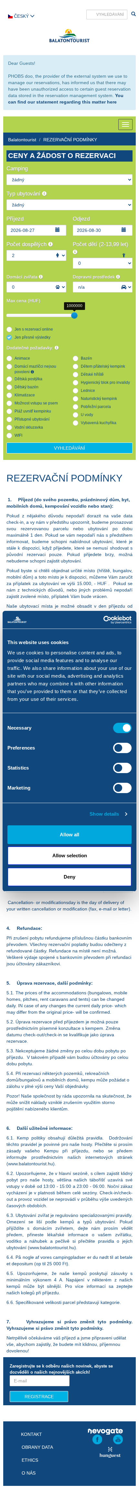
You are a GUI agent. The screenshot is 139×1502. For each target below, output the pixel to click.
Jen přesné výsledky (32, 337)
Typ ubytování (24, 194)
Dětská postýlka (28, 379)
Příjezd (15, 219)
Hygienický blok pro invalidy (105, 382)
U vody (87, 415)
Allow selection (69, 855)
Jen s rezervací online (34, 329)
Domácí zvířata (22, 276)
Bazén (86, 358)
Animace (22, 358)
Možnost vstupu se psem (36, 403)
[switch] (122, 748)
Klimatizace (25, 395)
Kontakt (31, 1434)
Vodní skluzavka (29, 427)
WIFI (18, 435)
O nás (29, 1473)
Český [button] (21, 16)
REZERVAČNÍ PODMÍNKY (70, 139)
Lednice (88, 390)
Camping (17, 168)
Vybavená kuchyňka (98, 423)
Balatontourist (22, 139)
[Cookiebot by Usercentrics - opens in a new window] (103, 620)
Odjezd (81, 219)
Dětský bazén (26, 387)
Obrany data (37, 1447)
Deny (69, 877)
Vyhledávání (69, 448)
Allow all (69, 834)
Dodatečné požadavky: (30, 347)
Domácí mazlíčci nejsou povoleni (35, 369)
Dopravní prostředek (94, 276)
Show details (104, 814)
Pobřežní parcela (96, 406)
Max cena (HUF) (23, 300)
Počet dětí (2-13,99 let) (100, 244)
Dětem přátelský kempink (103, 366)
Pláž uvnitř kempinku (33, 411)
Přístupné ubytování (32, 419)
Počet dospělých (27, 244)
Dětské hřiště (92, 374)
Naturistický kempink (99, 398)
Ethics (30, 1460)
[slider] (74, 315)
